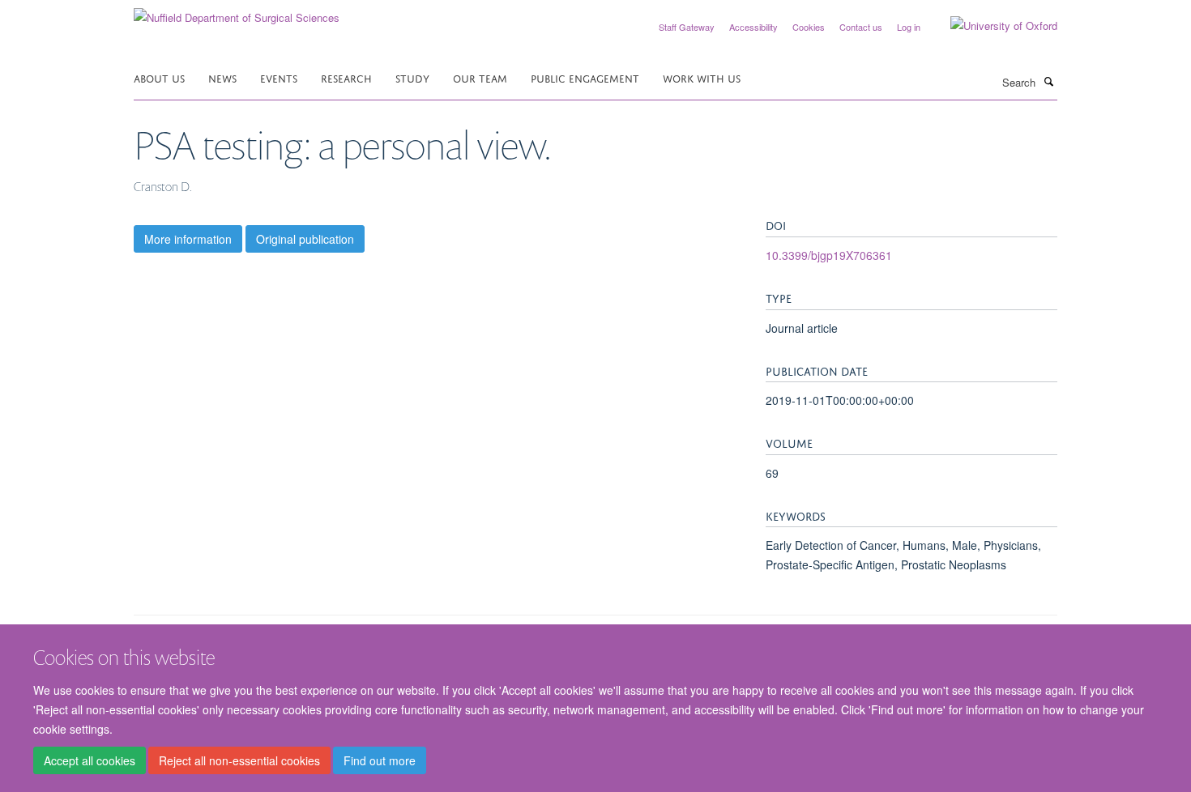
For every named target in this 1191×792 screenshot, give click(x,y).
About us (159, 77)
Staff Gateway (687, 26)
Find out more (380, 760)
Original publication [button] (305, 239)
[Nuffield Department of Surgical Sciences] (236, 11)
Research (346, 77)
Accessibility (753, 26)
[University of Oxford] (991, 26)
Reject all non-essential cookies (239, 760)
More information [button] (188, 239)
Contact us (860, 26)
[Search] (1048, 81)
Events (278, 77)
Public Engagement (585, 77)
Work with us (702, 77)
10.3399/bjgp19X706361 (829, 255)
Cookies (808, 26)
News (222, 77)
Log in (908, 26)
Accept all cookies (89, 760)
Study (412, 77)
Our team (480, 77)
